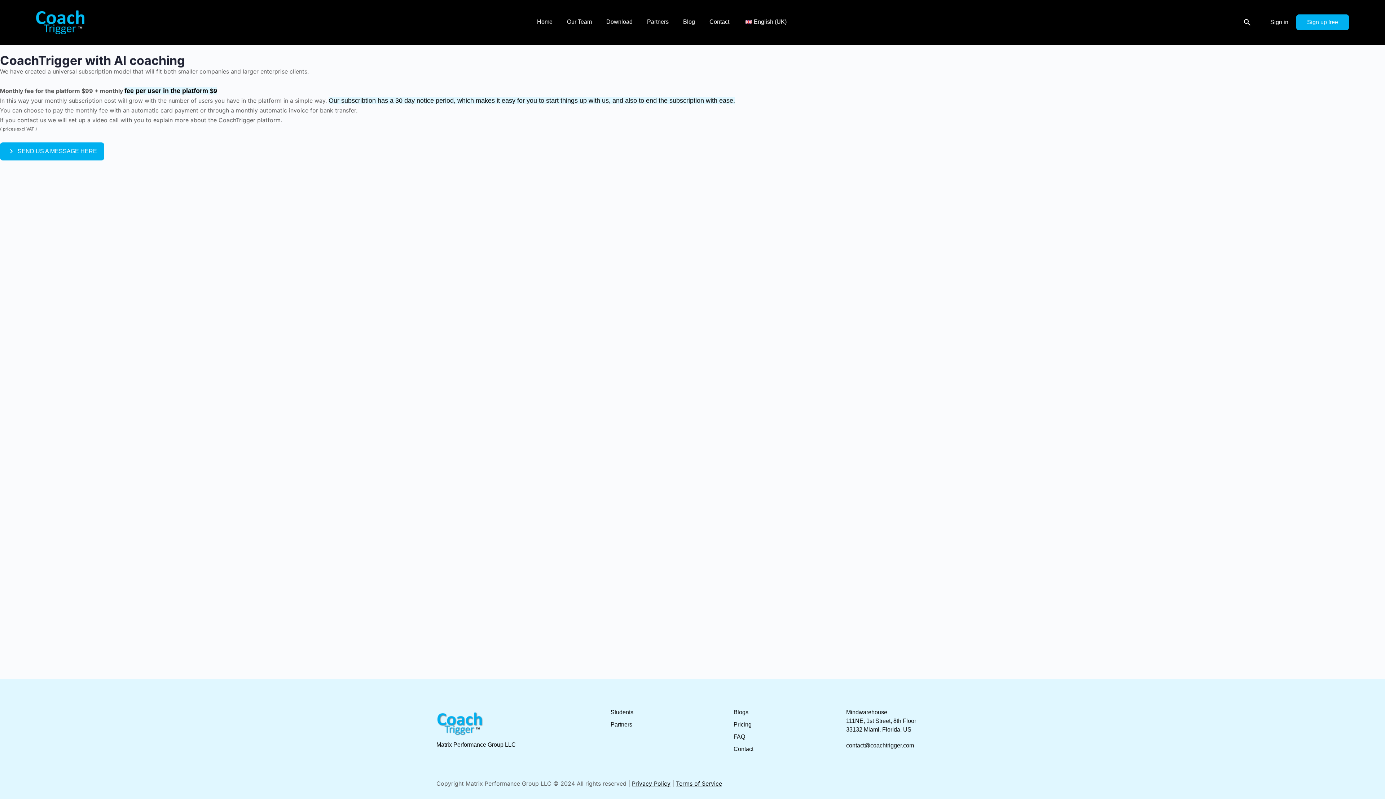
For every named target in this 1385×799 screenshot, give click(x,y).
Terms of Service (699, 783)
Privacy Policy (651, 783)
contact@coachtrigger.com (880, 745)
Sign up (1317, 22)
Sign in (1279, 22)
